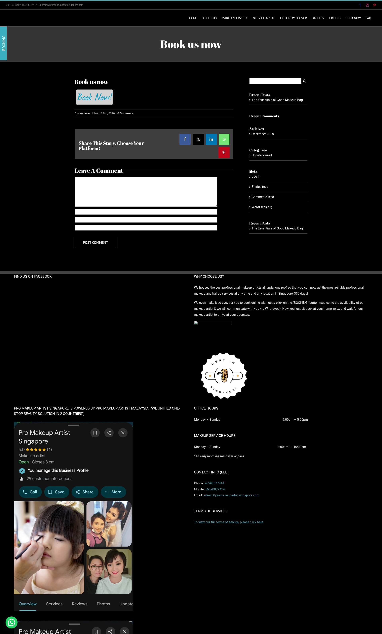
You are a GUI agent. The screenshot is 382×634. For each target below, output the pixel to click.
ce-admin (84, 113)
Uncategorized (262, 155)
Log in (256, 176)
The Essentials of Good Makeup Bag (277, 100)
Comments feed (263, 197)
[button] (12, 622)
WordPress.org (262, 207)
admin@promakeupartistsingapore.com (61, 5)
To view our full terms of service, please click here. (229, 522)
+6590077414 (214, 483)
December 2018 (263, 134)
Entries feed (260, 187)
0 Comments (125, 113)
